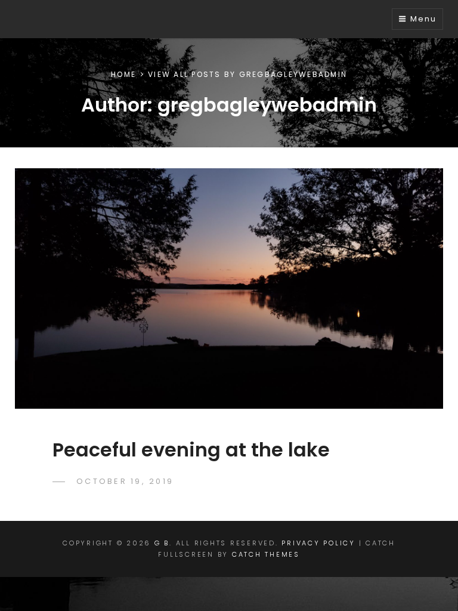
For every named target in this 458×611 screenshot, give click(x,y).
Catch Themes (266, 554)
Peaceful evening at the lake (191, 449)
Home (123, 74)
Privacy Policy (318, 543)
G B (161, 543)
